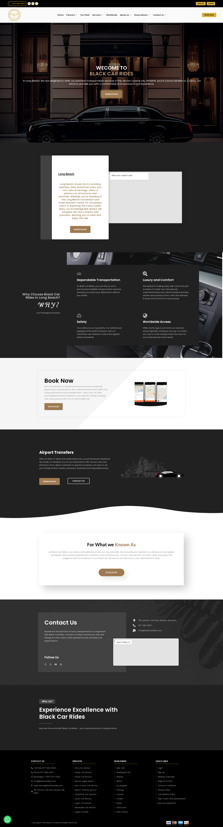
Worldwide (111, 15)
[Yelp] (50, 664)
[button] (7, 819)
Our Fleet (85, 15)
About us (124, 15)
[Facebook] (29, 3)
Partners (70, 15)
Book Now (111, 572)
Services (96, 15)
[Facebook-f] (45, 664)
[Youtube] (32, 3)
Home (61, 15)
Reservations (140, 15)
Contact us (158, 15)
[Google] (36, 3)
